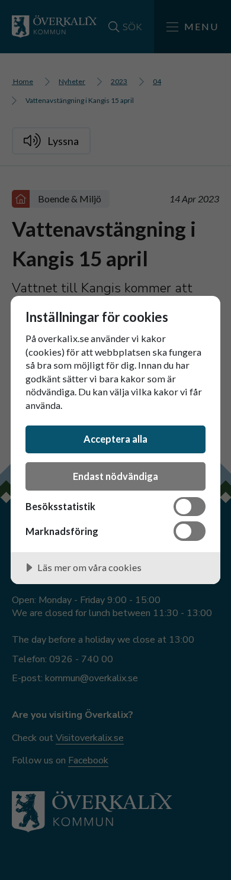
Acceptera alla (115, 438)
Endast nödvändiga (115, 476)
